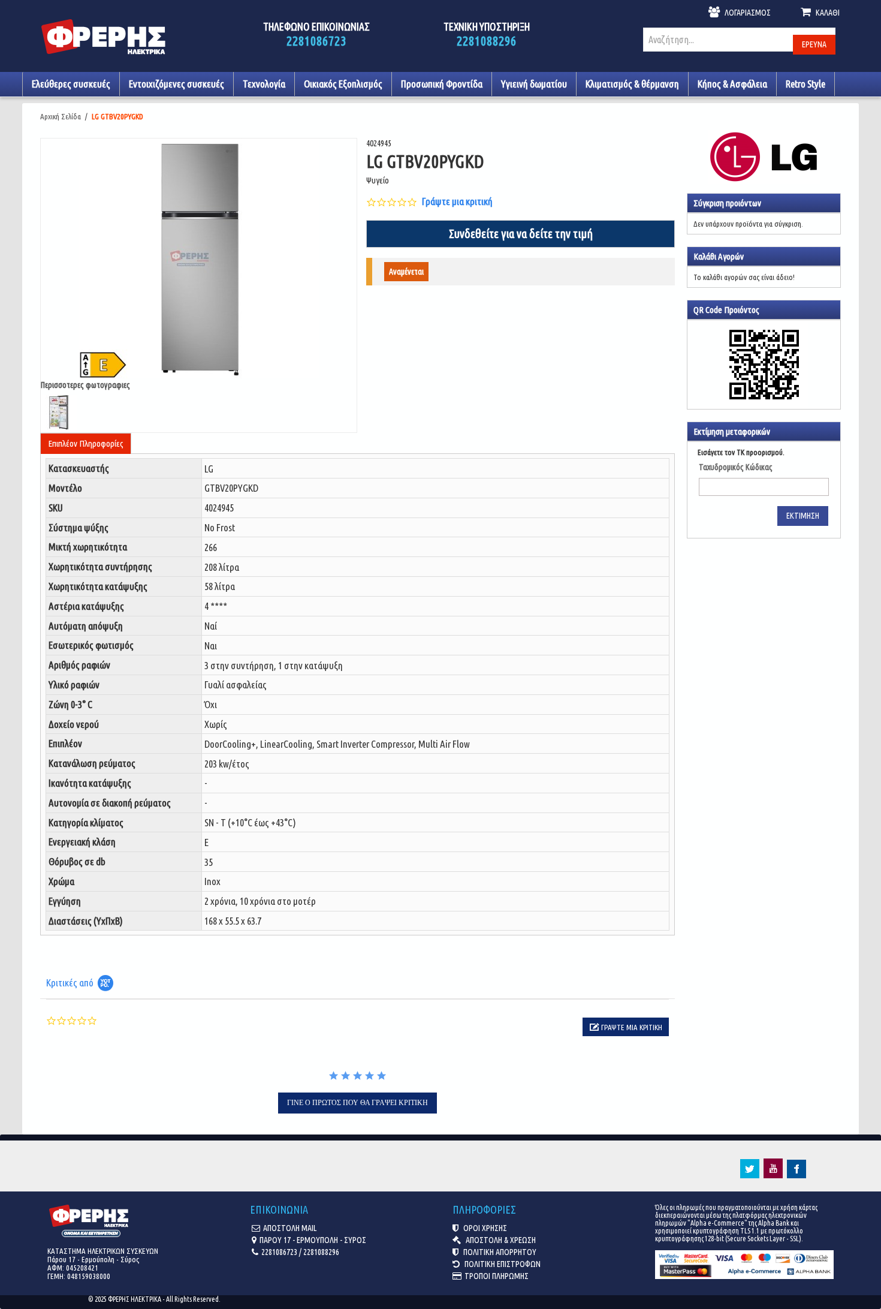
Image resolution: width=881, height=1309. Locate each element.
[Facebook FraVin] (796, 1175)
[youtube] (773, 1175)
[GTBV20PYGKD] (199, 259)
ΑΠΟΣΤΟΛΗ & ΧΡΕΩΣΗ (500, 1240)
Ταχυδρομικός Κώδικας (736, 467)
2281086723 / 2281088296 (300, 1252)
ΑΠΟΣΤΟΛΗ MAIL (289, 1228)
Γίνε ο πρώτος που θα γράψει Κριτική (357, 1103)
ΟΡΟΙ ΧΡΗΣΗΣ (484, 1228)
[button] (626, 1027)
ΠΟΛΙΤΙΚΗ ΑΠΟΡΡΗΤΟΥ (498, 1252)
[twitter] (749, 1175)
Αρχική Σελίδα (60, 116)
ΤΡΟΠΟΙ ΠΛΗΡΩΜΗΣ (496, 1276)
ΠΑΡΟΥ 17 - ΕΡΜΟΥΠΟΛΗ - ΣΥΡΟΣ (313, 1240)
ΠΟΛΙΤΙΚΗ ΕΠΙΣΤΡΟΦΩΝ (502, 1264)
